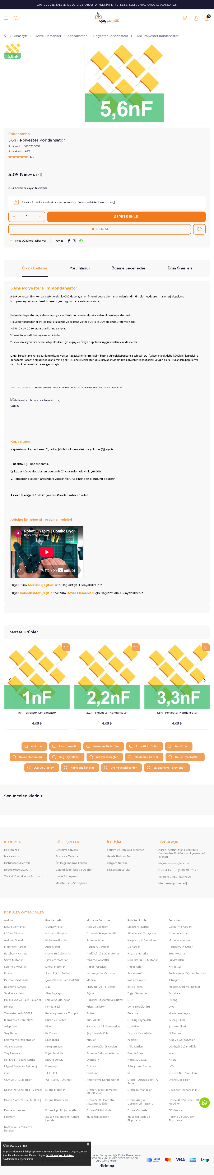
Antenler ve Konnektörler (103, 1079)
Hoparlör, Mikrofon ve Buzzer (105, 999)
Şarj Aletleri (11, 1033)
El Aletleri (175, 1033)
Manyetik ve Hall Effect (101, 986)
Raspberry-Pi (53, 920)
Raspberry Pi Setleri (181, 946)
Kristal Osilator (96, 1006)
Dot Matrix (93, 1066)
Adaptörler (11, 1026)
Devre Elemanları (30, 757)
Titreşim (174, 980)
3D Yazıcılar (176, 1110)
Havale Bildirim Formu (121, 856)
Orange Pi (93, 1059)
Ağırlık (90, 993)
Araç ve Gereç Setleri (182, 1039)
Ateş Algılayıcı (54, 993)
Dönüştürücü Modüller (183, 1046)
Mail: (172, 883)
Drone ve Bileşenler (124, 767)
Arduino (36, 746)
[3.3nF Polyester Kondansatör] (177, 676)
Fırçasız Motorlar (137, 953)
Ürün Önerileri (180, 268)
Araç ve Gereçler (107, 757)
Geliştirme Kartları (187, 757)
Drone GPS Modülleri (100, 1110)
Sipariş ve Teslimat (67, 856)
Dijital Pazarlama (129, 1155)
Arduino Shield (13, 940)
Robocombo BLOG (16, 869)
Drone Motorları (55, 1089)
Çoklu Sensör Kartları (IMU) (62, 980)
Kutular (91, 1039)
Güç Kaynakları (69, 757)
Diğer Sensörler (137, 993)
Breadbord (52, 1039)
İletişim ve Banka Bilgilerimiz (125, 849)
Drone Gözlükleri (138, 1110)
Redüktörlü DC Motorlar (142, 960)
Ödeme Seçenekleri (128, 268)
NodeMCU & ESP (137, 1059)
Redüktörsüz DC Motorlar (103, 953)
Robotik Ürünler (147, 746)
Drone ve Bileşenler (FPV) (103, 933)
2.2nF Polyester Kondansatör (107, 712)
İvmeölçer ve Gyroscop (101, 973)
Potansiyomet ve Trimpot (61, 1013)
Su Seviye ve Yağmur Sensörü (187, 973)
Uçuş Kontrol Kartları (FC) (184, 1089)
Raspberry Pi (67, 746)
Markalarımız (12, 856)
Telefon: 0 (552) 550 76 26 (174, 876)
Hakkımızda (11, 849)
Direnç (173, 999)
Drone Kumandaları (139, 1089)
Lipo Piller (133, 1026)
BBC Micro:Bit (54, 1059)
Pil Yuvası (51, 1033)
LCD (171, 1066)
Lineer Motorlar (55, 966)
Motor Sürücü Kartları (58, 953)
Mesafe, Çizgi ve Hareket (184, 986)
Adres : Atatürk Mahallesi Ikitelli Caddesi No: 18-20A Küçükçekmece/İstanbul (181, 853)
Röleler (8, 1006)
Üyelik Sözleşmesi (67, 876)
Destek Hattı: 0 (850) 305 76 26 (178, 870)
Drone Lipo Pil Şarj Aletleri (61, 1110)
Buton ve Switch (55, 1020)
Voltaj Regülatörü (138, 1006)
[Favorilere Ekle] (199, 229)
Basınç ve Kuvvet (15, 986)
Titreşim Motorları (56, 960)
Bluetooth (93, 1073)
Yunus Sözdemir (113, 1158)
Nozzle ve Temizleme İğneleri (18, 1128)
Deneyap (51, 1066)
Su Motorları (176, 960)
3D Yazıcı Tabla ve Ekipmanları (138, 1118)
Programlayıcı (54, 1046)
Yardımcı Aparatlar (98, 960)
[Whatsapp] (204, 1102)
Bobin (90, 1013)
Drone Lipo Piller (179, 1079)
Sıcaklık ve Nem (14, 993)
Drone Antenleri (14, 1110)
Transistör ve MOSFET (18, 1013)
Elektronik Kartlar (146, 757)
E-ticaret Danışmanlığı (102, 1155)
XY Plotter (175, 966)
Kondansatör (53, 1006)
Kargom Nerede (117, 863)
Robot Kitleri (135, 966)
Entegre (132, 1013)
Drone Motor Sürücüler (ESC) (22, 1100)
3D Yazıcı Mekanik (98, 1116)
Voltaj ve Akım (136, 980)
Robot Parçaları (96, 966)
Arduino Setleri (96, 940)
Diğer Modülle (54, 1053)
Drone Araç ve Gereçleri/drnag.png (140, 1101)
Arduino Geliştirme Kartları (103, 1053)
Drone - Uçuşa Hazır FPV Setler (143, 1081)
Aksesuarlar (52, 946)
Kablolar (132, 1039)
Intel (171, 1053)
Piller (48, 1026)
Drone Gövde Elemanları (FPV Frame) (102, 1091)
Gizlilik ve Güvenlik (67, 849)
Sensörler (180, 746)
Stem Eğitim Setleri (57, 973)
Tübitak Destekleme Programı (23, 876)
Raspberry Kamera (15, 953)
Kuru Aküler (94, 1020)
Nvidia (172, 1059)
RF (129, 1073)
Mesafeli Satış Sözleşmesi (72, 883)
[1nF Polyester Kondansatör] (37, 676)
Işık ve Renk (135, 986)
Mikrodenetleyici (179, 1013)
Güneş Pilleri (177, 1020)
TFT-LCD (51, 1073)
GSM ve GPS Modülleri (18, 1079)
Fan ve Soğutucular (57, 999)
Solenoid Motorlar (15, 966)
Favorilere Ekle (66, 647)
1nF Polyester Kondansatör (37, 712)
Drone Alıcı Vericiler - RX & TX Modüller (187, 1101)
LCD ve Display (44, 767)
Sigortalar (175, 993)
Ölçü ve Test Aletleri (140, 1033)
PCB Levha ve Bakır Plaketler (22, 999)
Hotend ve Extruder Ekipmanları (181, 1118)
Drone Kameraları (56, 1100)
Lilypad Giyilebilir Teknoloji (20, 1066)
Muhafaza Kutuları (56, 940)
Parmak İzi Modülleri (17, 980)
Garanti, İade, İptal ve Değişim (74, 869)
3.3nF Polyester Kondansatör (177, 712)
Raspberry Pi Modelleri (141, 940)
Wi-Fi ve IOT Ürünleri (58, 1079)
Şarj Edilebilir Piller (98, 1033)
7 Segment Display (139, 1066)
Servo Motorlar (13, 960)
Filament (9, 1116)
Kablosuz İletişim (82, 767)
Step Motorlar (177, 953)
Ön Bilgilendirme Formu (71, 863)
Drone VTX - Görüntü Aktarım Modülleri (100, 1101)
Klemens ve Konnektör (18, 1020)
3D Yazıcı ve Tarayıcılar (169, 767)
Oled (7, 1073)
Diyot (172, 1006)
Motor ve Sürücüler (106, 746)
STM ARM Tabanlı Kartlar (19, 1059)
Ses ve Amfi (134, 973)
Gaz (47, 986)
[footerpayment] (178, 1160)
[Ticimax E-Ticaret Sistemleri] (107, 1166)
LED (130, 999)
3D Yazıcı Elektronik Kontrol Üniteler (62, 1118)
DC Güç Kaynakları (139, 1020)
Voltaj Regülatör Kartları (102, 1046)
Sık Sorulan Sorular (118, 869)
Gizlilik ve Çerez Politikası (60, 1155)
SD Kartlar (133, 946)
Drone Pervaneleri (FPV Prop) (23, 1089)
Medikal (91, 980)
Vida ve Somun (13, 1046)
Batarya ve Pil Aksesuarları (103, 1026)
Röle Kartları (135, 1046)
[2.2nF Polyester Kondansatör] (107, 676)
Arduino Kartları (179, 933)
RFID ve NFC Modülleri (183, 1073)
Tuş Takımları (13, 1053)
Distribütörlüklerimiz (17, 863)
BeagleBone (135, 1053)
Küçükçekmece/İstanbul (173, 863)
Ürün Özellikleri (35, 268)
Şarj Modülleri (177, 1026)
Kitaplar (9, 973)
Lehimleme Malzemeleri (20, 1039)
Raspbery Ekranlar (98, 946)
